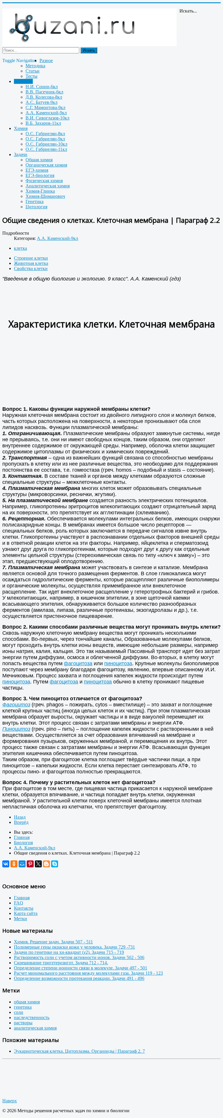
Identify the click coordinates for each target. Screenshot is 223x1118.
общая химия (27, 1001)
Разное (46, 60)
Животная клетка (31, 263)
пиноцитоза (118, 663)
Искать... (188, 10)
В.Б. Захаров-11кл (43, 123)
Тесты (31, 76)
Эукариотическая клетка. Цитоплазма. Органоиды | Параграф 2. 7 (79, 1051)
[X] (38, 863)
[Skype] (54, 863)
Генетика (35, 201)
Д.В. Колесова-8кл (44, 97)
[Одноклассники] (13, 863)
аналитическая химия (35, 1027)
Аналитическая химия (48, 185)
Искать (89, 50)
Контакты (23, 908)
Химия (21, 128)
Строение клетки (31, 258)
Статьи (32, 70)
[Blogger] (46, 863)
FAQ (18, 902)
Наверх (9, 1100)
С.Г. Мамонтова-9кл (45, 107)
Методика (35, 65)
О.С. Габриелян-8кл (45, 133)
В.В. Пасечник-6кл (44, 91)
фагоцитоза (78, 663)
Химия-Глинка (40, 191)
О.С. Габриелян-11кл (46, 149)
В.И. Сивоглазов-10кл (47, 117)
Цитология (36, 206)
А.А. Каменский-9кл (46, 112)
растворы (23, 1022)
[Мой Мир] (22, 863)
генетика (23, 1007)
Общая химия (39, 159)
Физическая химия (44, 180)
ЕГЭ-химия (37, 170)
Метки (20, 918)
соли (18, 1012)
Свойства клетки (31, 268)
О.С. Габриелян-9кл (45, 138)
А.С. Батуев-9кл (41, 102)
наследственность (31, 1017)
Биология (23, 81)
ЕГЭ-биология (40, 175)
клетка (20, 248)
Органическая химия (46, 164)
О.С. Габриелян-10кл (46, 144)
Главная (22, 897)
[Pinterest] (30, 863)
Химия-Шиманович (45, 196)
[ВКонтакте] (5, 863)
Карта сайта (25, 913)
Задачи (20, 154)
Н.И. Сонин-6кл (42, 86)
